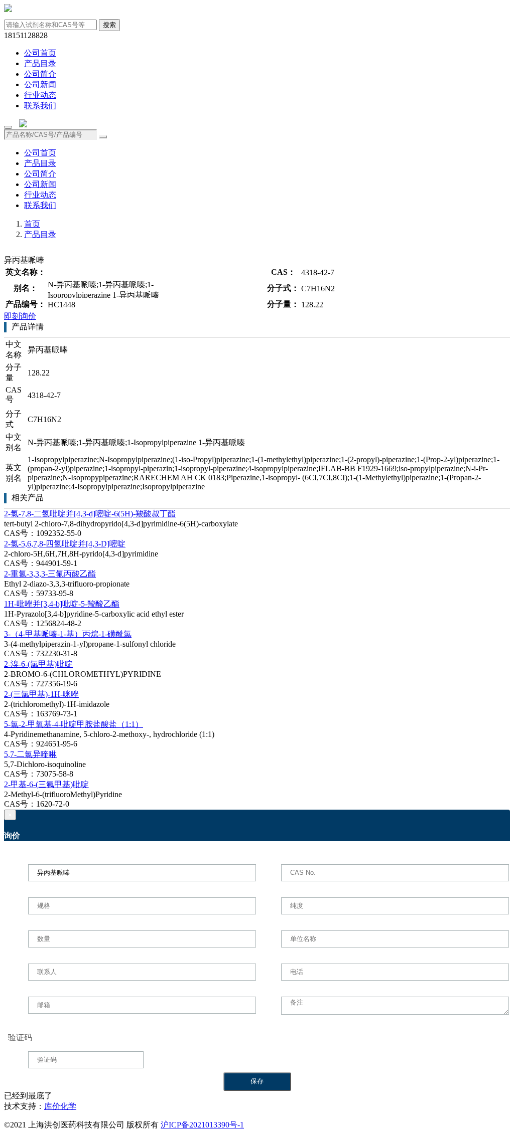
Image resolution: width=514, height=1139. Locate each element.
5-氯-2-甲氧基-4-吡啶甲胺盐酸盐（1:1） (73, 724)
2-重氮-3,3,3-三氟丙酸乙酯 (50, 574)
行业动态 (40, 95)
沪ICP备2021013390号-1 (202, 1124)
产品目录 (40, 63)
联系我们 (40, 105)
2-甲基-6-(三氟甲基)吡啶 (46, 784)
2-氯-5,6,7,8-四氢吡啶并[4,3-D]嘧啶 (64, 543)
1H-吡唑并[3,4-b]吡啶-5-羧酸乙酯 (61, 604)
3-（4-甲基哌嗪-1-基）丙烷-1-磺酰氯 (68, 634)
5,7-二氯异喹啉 (30, 754)
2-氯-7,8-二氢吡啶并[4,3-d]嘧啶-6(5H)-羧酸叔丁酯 (90, 513)
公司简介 (40, 74)
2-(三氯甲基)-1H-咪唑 (41, 694)
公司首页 (40, 53)
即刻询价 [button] (20, 316)
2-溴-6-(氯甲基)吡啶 (38, 664)
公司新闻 (40, 84)
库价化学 (60, 1106)
